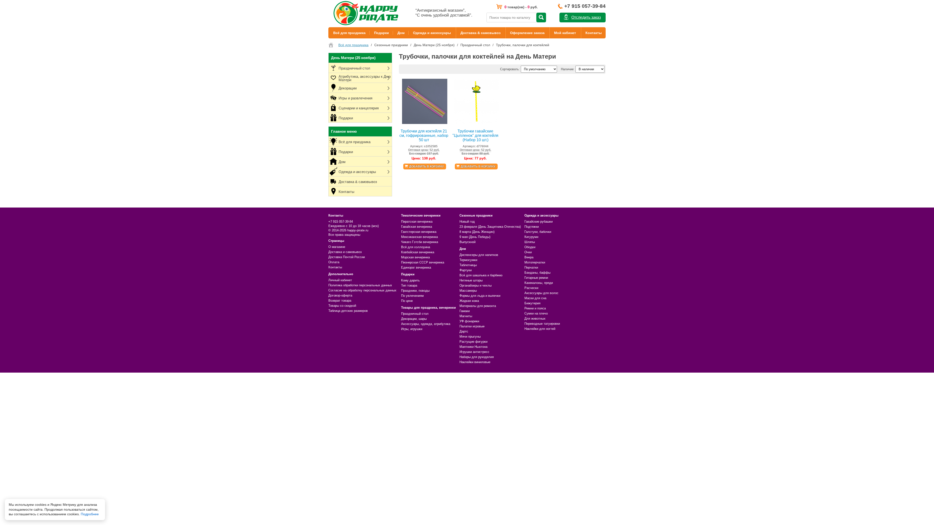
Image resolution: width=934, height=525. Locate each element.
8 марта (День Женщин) (476, 232)
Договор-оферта (340, 295)
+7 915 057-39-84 (585, 6)
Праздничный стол (415, 313)
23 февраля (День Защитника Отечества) (490, 226)
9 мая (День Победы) (474, 237)
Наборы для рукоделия (476, 357)
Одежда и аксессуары (432, 33)
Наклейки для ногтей (539, 329)
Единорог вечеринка (416, 267)
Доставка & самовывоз (480, 33)
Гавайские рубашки (538, 221)
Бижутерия (532, 303)
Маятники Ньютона (473, 347)
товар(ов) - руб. (521, 7)
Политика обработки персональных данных (360, 285)
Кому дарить (410, 280)
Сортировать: (510, 69)
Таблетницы (468, 265)
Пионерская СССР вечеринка (422, 262)
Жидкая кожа (469, 301)
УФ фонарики (469, 321)
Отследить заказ (586, 17)
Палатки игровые (472, 326)
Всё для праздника (349, 33)
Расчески (531, 288)
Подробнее (90, 514)
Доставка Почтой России (346, 257)
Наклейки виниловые (474, 362)
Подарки (381, 33)
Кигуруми (531, 237)
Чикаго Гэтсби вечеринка (419, 242)
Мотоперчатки (534, 262)
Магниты (465, 316)
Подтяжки (531, 226)
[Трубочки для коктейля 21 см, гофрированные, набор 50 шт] (424, 123)
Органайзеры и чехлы (475, 285)
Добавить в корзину (426, 166)
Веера (528, 257)
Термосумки (468, 260)
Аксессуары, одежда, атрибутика (425, 324)
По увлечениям (412, 296)
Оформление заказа (527, 33)
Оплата (333, 262)
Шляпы (529, 242)
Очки (528, 252)
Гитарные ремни (536, 278)
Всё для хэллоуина (415, 247)
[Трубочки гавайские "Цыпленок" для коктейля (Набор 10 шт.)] (476, 123)
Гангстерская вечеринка (418, 232)
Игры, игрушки (411, 329)
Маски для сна (535, 298)
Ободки (529, 247)
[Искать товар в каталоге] (541, 17)
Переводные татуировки (542, 323)
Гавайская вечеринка (416, 226)
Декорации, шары (414, 319)
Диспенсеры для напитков (478, 255)
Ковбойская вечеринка (417, 252)
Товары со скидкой (342, 305)
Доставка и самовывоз (345, 252)
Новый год (467, 221)
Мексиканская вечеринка (419, 237)
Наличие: (568, 69)
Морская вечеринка (415, 257)
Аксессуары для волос (541, 293)
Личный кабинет (340, 280)
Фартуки (465, 270)
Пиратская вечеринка (416, 221)
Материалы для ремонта (477, 306)
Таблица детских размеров (348, 311)
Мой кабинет (565, 33)
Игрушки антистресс (474, 352)
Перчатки (531, 267)
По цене (407, 301)
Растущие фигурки (473, 341)
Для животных (535, 318)
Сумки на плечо (536, 313)
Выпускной (467, 242)
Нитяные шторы (471, 280)
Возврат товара (339, 300)
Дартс (463, 331)
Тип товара (409, 285)
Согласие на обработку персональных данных (362, 290)
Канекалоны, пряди (538, 283)
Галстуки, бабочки (537, 232)
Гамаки (464, 311)
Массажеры (468, 290)
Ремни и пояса (535, 308)
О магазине (336, 247)
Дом (400, 33)
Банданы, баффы (537, 272)
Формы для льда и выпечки (479, 296)
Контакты (593, 33)
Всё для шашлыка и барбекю (481, 275)
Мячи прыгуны (470, 336)
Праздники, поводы (415, 290)
